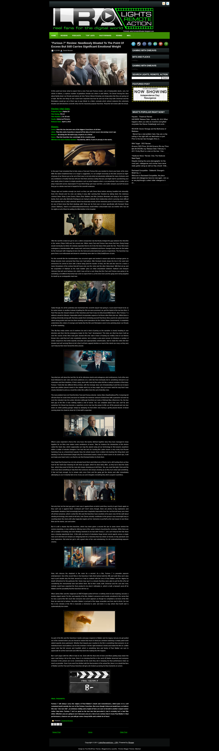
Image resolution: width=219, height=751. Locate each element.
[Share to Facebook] (60, 724)
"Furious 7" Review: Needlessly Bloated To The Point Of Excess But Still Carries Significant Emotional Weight (87, 44)
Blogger (131, 742)
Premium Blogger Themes (126, 749)
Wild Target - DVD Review (141, 143)
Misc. (129, 35)
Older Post (123, 732)
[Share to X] (58, 724)
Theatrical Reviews (67, 720)
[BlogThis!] (55, 724)
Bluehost (138, 749)
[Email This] (52, 724)
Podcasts (76, 35)
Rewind (119, 35)
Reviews (64, 35)
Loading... (135, 60)
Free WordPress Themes (93, 749)
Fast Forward (105, 35)
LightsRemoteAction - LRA (108, 742)
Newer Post (56, 732)
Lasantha (114, 749)
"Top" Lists (90, 35)
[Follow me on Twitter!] (168, 4)
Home (53, 35)
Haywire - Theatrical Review (142, 116)
